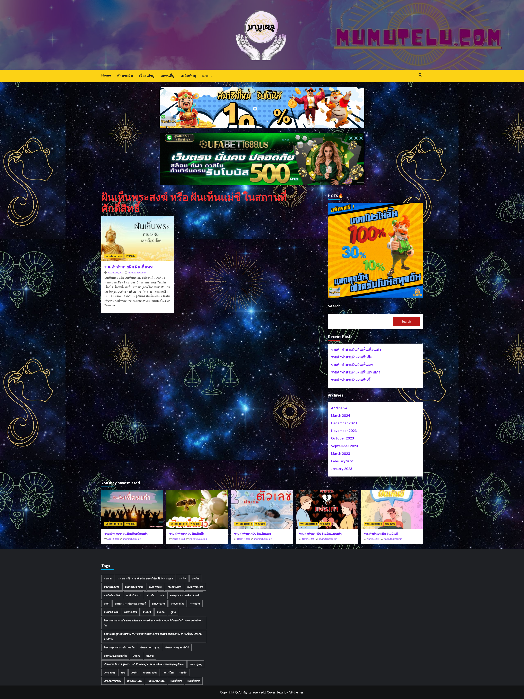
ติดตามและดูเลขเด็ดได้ (115, 655)
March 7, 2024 (243, 538)
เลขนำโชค (168, 672)
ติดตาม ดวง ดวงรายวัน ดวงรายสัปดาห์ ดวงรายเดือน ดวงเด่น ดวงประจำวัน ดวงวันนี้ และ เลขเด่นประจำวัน (153, 623)
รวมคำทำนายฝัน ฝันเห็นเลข (352, 364)
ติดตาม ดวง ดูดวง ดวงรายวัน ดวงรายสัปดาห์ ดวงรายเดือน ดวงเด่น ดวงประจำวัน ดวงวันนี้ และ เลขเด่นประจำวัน (153, 636)
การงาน (108, 578)
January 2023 (341, 468)
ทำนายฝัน (125, 75)
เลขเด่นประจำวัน (156, 681)
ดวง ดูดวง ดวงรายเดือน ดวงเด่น (185, 595)
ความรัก (151, 595)
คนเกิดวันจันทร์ (111, 586)
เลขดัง (134, 672)
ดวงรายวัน (195, 603)
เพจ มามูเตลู (196, 664)
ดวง (205, 75)
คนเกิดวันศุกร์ (174, 586)
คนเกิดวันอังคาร (195, 586)
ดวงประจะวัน (158, 603)
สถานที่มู (168, 75)
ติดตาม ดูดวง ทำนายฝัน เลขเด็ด (119, 647)
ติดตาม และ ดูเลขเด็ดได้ (177, 647)
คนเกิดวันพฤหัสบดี (134, 586)
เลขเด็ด (183, 672)
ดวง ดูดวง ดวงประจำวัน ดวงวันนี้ (130, 603)
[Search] (420, 75)
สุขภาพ (150, 655)
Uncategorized (114, 256)
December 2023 (344, 423)
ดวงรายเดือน (130, 612)
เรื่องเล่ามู (147, 75)
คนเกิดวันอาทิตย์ (112, 595)
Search (334, 305)
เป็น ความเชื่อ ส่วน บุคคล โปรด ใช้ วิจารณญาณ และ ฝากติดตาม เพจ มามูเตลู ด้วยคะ (144, 664)
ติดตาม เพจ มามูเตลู (149, 647)
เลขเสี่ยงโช (176, 681)
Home (106, 75)
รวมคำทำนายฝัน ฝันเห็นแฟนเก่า (355, 372)
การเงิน (182, 578)
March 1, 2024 (308, 538)
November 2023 (344, 430)
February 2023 (342, 461)
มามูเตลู (136, 655)
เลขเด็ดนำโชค (134, 681)
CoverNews (275, 692)
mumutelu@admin (137, 272)
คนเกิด (195, 578)
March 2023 (340, 453)
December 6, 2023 (115, 272)
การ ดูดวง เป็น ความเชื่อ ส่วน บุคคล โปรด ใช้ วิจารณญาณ (145, 578)
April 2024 (339, 408)
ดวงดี (106, 603)
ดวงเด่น (161, 612)
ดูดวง (173, 612)
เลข (123, 672)
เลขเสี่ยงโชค (193, 681)
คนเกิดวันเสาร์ (133, 595)
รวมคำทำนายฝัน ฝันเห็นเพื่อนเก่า (356, 349)
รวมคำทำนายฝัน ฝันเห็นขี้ (350, 380)
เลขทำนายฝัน (150, 672)
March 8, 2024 (178, 538)
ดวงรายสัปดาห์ (111, 612)
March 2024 (340, 415)
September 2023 (344, 446)
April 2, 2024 (113, 538)
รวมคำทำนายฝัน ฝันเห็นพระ (129, 266)
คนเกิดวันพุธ (155, 586)
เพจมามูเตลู (109, 672)
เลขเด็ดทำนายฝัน (112, 681)
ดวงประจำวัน (177, 603)
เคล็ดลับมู (188, 75)
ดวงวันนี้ (147, 612)
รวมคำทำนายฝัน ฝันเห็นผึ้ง (351, 357)
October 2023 (342, 438)
